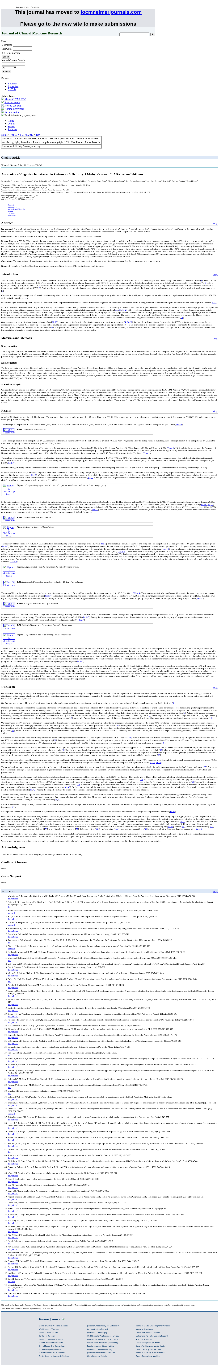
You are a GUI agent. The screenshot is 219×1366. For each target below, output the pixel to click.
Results (10, 211)
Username (7, 44)
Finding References (14, 108)
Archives (12, 129)
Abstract (8, 99)
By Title (12, 89)
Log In (11, 123)
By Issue (12, 83)
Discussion (12, 213)
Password (7, 48)
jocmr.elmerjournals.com (111, 12)
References (12, 215)
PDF (23, 99)
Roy (38, 134)
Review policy (11, 112)
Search (11, 126)
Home (11, 120)
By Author (13, 86)
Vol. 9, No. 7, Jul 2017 (21, 134)
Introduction (12, 207)
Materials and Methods (16, 209)
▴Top (215, 223)
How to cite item (12, 105)
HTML (17, 99)
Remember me (13, 53)
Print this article (12, 102)
